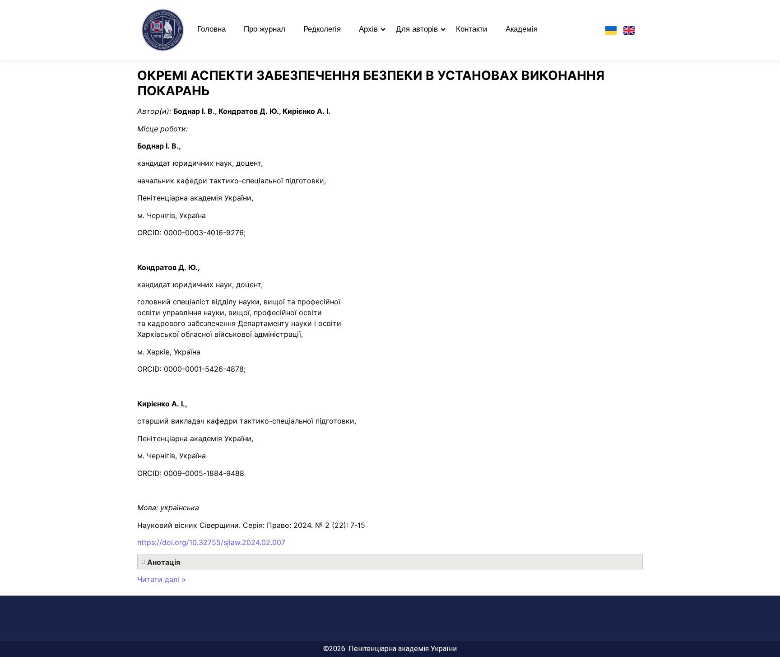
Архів (368, 29)
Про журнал (264, 29)
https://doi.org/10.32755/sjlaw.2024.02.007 (211, 542)
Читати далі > (161, 579)
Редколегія (322, 29)
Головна (211, 29)
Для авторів (417, 29)
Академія (522, 29)
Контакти (472, 29)
